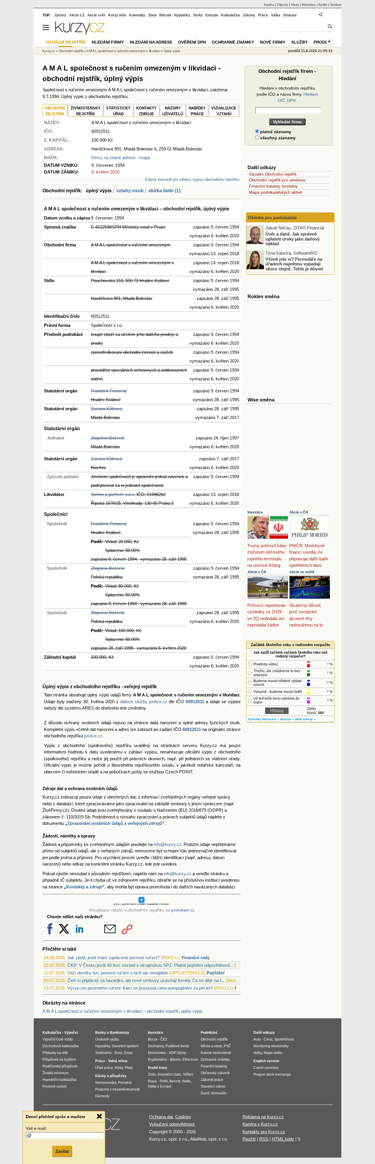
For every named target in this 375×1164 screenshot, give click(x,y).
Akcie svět (96, 15)
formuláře (218, 1093)
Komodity (137, 15)
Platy (129, 1068)
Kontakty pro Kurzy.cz (264, 1131)
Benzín (174, 1081)
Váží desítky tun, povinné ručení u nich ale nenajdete (117, 972)
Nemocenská (105, 1083)
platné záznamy (275, 131)
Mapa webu (273, 1053)
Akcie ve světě (301, 572)
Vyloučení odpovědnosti (172, 1124)
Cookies (183, 1116)
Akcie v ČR (298, 512)
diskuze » (287, 719)
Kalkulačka (230, 15)
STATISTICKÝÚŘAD (118, 111)
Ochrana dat (161, 1116)
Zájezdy (282, 4)
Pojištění (215, 972)
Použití (249, 1138)
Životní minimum (55, 1073)
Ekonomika (157, 1053)
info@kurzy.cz (167, 844)
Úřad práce (104, 1068)
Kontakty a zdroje (84, 886)
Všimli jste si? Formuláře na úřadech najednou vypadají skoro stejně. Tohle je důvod (294, 263)
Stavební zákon (213, 1086)
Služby (299, 42)
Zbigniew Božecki (108, 437)
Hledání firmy (108, 42)
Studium (335, 4)
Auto (257, 1039)
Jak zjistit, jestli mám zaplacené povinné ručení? (113, 957)
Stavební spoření (125, 1046)
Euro (118, 1053)
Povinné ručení (54, 1086)
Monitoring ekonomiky (271, 1046)
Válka (275, 15)
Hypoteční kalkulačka (59, 1080)
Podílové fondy (177, 1046)
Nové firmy (272, 42)
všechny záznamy (277, 137)
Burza (152, 1039)
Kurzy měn (117, 15)
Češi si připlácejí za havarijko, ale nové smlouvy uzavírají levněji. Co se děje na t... (145, 980)
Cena (268, 1039)
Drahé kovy (157, 1068)
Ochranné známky (233, 42)
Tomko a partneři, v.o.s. (113, 494)
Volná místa (117, 1061)
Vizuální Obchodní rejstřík (273, 174)
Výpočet (71, 1033)
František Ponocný (109, 390)
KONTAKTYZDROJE (146, 111)
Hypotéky (182, 15)
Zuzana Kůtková (106, 408)
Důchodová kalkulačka (60, 1046)
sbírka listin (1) (164, 190)
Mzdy (119, 1068)
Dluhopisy (156, 1046)
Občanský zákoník (215, 1073)
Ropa (152, 1081)
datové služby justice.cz (143, 701)
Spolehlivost (284, 1039)
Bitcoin (165, 15)
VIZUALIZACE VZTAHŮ (223, 111)
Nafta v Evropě (159, 1086)
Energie (211, 15)
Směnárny (103, 1053)
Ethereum (190, 1059)
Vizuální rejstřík (65, 42)
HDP (172, 1053)
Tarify (197, 15)
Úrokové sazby (107, 1039)
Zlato (152, 15)
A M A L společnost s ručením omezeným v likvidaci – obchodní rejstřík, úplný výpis (122, 1011)
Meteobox (309, 4)
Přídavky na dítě (55, 1053)
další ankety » (305, 719)
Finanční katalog (214, 1066)
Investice (255, 512)
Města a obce (211, 1046)
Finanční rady (195, 957)
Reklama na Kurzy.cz (263, 1116)
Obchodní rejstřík (71, 51)
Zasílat (62, 1151)
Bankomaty (119, 1033)
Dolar (128, 1053)
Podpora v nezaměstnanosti (117, 1089)
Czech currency (265, 1068)
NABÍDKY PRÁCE (197, 111)
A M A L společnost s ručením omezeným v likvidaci (123, 51)
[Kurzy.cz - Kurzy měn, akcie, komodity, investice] (80, 32)
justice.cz (93, 735)
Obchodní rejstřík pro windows (277, 180)
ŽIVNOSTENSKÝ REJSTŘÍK (85, 111)
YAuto (295, 4)
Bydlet (322, 4)
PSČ (227, 1046)
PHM (164, 1081)
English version (266, 1061)
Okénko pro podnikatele (272, 217)
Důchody (102, 1096)
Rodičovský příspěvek (59, 1066)
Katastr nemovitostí (216, 1053)
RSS (263, 1138)
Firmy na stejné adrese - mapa (120, 157)
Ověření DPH (192, 42)
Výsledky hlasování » (263, 719)
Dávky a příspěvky (111, 1076)
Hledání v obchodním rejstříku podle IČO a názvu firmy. (287, 94)
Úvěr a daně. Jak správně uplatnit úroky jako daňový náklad (292, 238)
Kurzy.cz (48, 51)
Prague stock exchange (272, 1074)
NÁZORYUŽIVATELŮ (172, 111)
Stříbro (188, 1074)
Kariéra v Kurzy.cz (260, 1124)
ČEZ (163, 1039)
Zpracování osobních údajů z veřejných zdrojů (114, 823)
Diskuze (290, 15)
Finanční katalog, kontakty (273, 186)
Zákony (249, 15)
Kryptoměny (157, 1059)
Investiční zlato (169, 1074)
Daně (205, 1093)
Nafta (186, 1081)
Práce (263, 15)
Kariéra (269, 4)
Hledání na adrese (151, 42)
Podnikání (209, 1033)
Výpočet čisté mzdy (57, 1039)
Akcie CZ (76, 15)
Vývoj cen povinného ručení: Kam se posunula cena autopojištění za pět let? (140, 988)
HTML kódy (283, 1138)
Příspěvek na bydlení (59, 1059)
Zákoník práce (212, 1080)
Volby (257, 1053)
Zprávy (60, 15)
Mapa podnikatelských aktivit (275, 192)
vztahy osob (130, 190)
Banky (100, 1033)
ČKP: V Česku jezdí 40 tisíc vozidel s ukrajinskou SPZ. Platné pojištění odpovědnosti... (150, 965)
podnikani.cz (183, 910)
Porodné (125, 1083)
